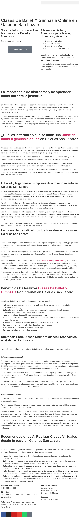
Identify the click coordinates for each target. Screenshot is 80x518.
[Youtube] (14, 514)
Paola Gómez (60, 261)
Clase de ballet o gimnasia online (38, 137)
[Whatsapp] (24, 514)
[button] (60, 2)
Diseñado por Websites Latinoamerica (56, 505)
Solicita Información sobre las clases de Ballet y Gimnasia (19, 33)
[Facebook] (3, 514)
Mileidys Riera (47, 261)
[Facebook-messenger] (29, 514)
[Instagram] (8, 514)
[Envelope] (19, 514)
